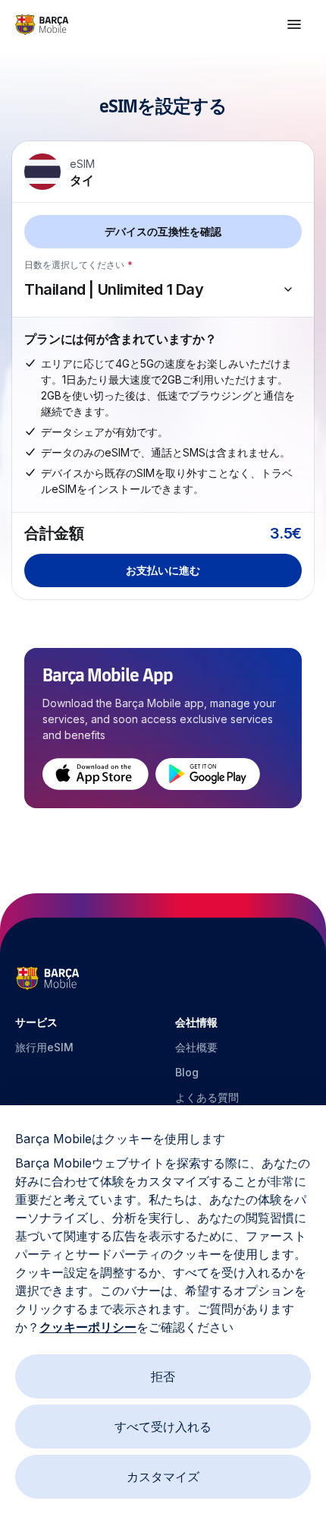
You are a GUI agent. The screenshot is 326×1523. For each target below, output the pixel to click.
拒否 (163, 1376)
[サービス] (294, 24)
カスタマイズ (163, 1476)
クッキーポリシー (87, 1327)
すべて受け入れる (163, 1426)
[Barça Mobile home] (41, 24)
